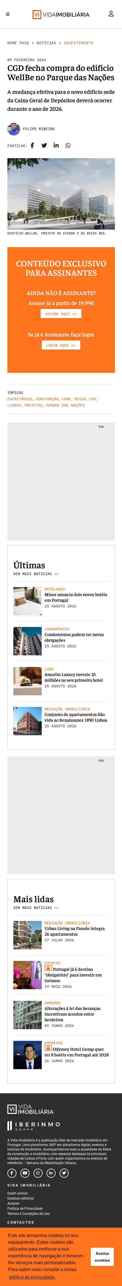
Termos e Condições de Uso (28, 1214)
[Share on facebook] (32, 146)
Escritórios (19, 399)
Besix (80, 399)
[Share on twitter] (44, 146)
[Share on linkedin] (56, 146)
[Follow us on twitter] (64, 1173)
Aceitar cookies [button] (102, 1256)
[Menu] (7, 14)
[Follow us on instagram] (38, 1173)
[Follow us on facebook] (11, 1173)
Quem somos (17, 1193)
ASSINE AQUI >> (61, 314)
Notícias (46, 43)
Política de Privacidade (25, 1209)
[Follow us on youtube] (25, 1173)
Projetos (33, 405)
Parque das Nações (65, 405)
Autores (13, 1204)
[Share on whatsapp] (68, 146)
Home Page (18, 43)
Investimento (78, 43)
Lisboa (14, 405)
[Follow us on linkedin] (51, 1173)
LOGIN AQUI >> (61, 345)
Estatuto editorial (20, 1198)
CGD (92, 399)
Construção (47, 399)
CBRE (66, 399)
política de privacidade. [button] (32, 1277)
